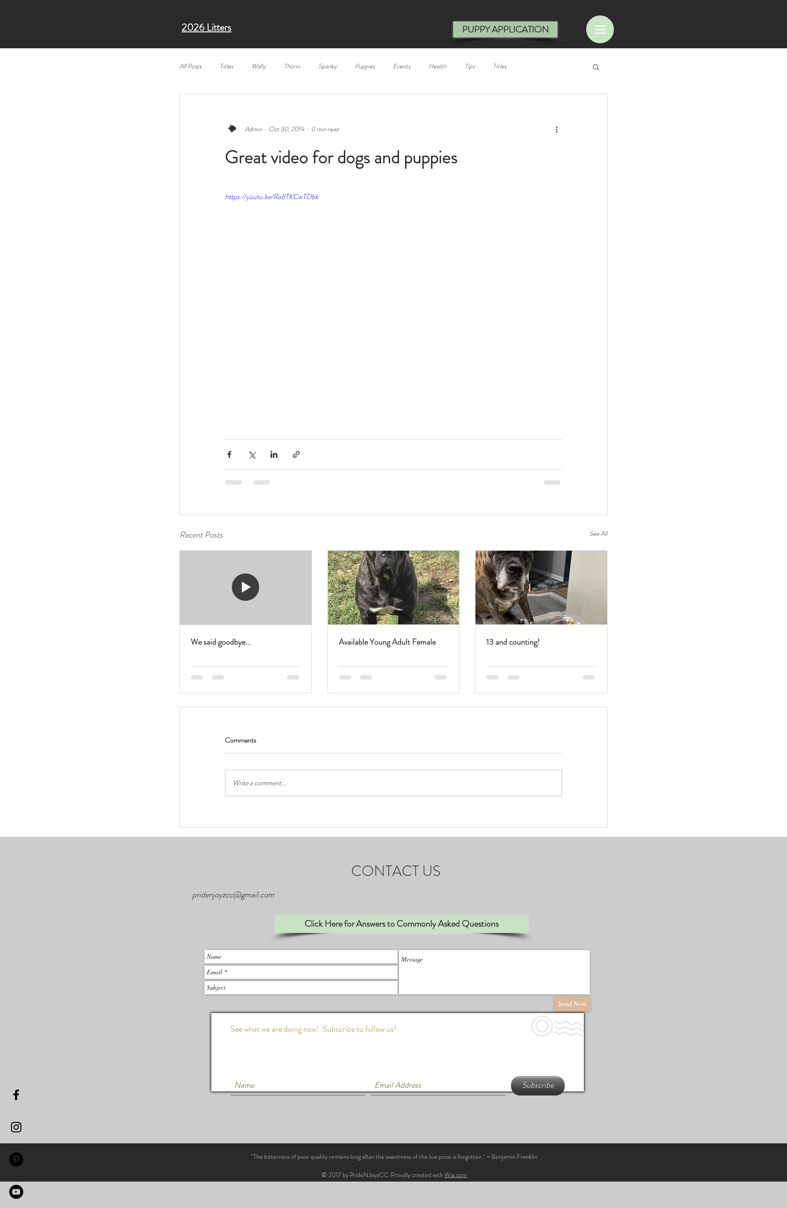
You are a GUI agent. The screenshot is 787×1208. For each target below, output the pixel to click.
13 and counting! (513, 642)
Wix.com (456, 1174)
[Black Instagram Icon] (16, 1127)
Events (401, 66)
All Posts (190, 66)
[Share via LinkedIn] (274, 454)
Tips (470, 66)
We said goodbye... (221, 642)
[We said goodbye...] (246, 587)
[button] (596, 66)
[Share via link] (296, 454)
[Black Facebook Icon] (16, 1095)
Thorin (292, 66)
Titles (226, 66)
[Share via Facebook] (229, 454)
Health (437, 66)
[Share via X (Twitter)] (251, 454)
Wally (258, 66)
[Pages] (600, 29)
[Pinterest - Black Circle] (16, 1159)
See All (598, 533)
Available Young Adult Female (387, 642)
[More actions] (556, 128)
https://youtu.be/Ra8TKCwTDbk (271, 196)
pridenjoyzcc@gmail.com (233, 895)
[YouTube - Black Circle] (16, 1192)
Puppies (365, 66)
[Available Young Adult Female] (394, 587)
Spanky (327, 66)
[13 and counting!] (541, 587)
